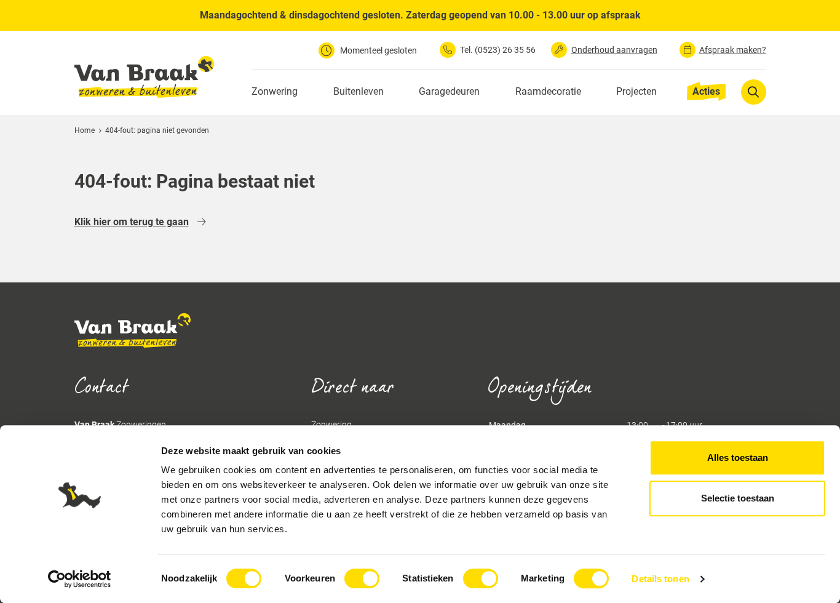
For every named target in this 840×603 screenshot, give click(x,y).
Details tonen (660, 578)
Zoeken (753, 91)
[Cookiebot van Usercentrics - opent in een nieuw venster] (79, 579)
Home (84, 130)
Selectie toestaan (737, 498)
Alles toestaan (737, 457)
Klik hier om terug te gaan (131, 222)
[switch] (361, 578)
